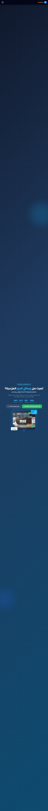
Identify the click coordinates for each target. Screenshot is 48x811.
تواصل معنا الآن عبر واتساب (31, 406)
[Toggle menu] (2, 2)
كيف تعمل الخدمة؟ (14, 406)
